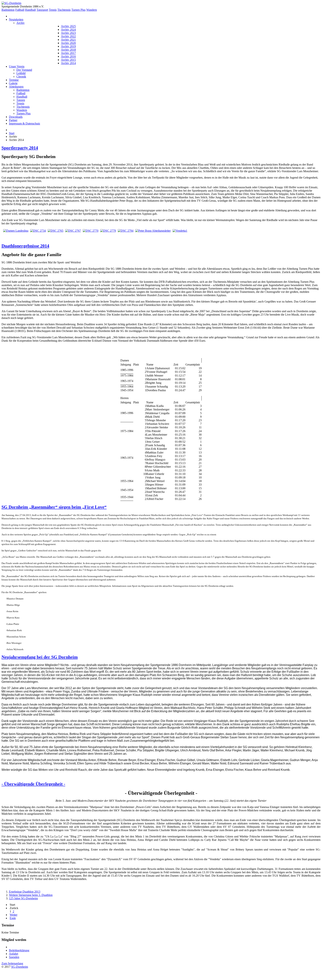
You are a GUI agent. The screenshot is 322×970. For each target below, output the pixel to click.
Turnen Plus (78, 9)
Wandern (91, 9)
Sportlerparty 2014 (19, 147)
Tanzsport (42, 9)
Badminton (8, 9)
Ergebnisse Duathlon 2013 (24, 891)
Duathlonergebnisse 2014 (25, 245)
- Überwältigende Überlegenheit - (33, 784)
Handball (30, 9)
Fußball (19, 9)
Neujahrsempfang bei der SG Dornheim (39, 657)
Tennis (53, 9)
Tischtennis (64, 9)
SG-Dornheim (19, 966)
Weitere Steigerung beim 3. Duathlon (31, 895)
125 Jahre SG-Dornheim (23, 898)
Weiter (13, 914)
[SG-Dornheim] (11, 3)
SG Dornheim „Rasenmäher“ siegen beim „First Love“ (54, 507)
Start (11, 133)
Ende (13, 918)
